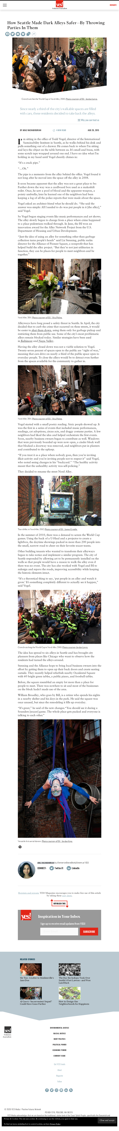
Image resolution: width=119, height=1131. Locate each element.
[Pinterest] (61, 1090)
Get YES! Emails (59, 1064)
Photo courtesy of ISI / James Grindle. (61, 529)
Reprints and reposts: (28, 893)
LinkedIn (75, 868)
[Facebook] (7, 34)
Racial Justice (59, 1033)
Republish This (60, 903)
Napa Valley (45, 341)
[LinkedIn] (66, 1090)
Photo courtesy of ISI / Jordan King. (57, 841)
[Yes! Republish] (28, 35)
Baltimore (26, 341)
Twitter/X (58, 868)
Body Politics (59, 1039)
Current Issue (59, 1055)
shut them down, (41, 330)
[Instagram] (56, 1090)
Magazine (59, 1075)
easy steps (67, 896)
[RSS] (71, 1090)
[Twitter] (12, 34)
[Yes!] (59, 4)
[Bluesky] (23, 34)
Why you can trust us (89, 120)
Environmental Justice (59, 1027)
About (59, 1069)
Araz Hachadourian (32, 130)
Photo (47, 317)
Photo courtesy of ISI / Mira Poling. (47, 418)
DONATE (113, 5)
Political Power (59, 1044)
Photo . (81, 99)
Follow (59, 1081)
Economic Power (59, 1050)
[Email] (18, 34)
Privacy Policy (55, 1124)
